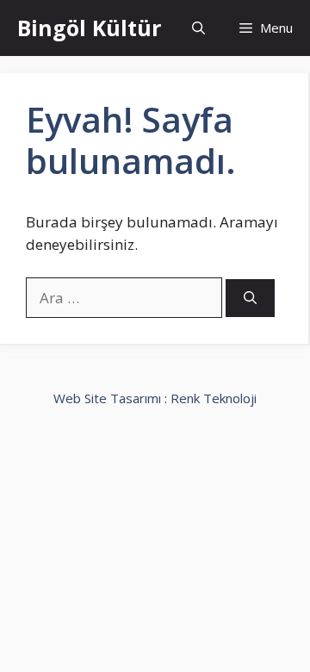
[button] (198, 28)
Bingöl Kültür (89, 27)
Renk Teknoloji (213, 398)
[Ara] (250, 298)
